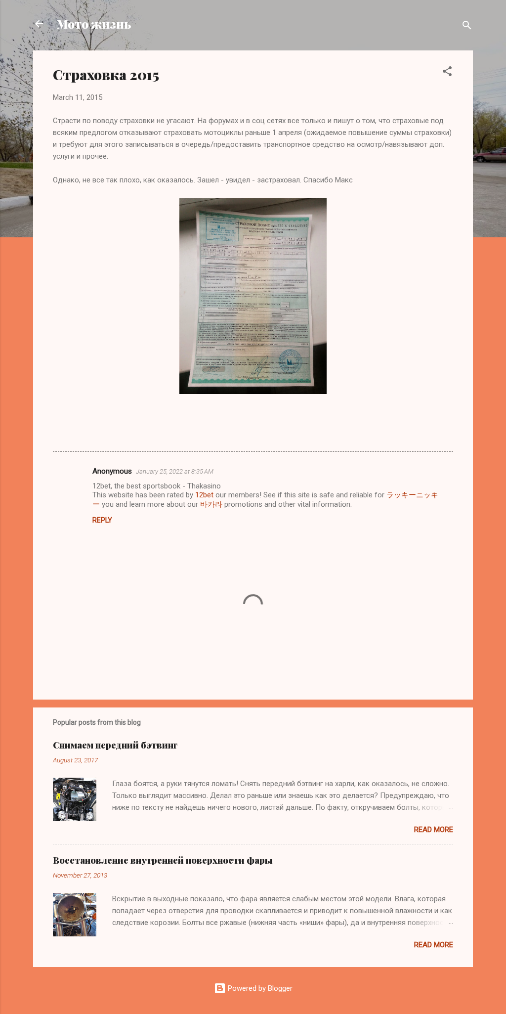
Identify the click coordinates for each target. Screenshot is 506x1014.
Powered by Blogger (259, 988)
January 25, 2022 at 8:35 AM (174, 471)
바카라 (211, 504)
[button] (447, 73)
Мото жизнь (94, 24)
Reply (102, 520)
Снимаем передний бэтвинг (115, 745)
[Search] (467, 27)
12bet (204, 494)
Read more (433, 829)
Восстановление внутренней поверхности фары (163, 860)
